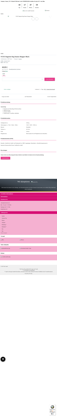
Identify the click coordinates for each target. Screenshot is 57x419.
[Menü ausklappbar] (1, 11)
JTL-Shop (30, 273)
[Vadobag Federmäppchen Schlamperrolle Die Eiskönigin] (10, 390)
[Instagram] (45, 262)
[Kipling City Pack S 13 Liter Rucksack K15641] (8, 291)
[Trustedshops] (25, 248)
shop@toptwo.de (4, 209)
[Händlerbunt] (5, 248)
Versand (36, 269)
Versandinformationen (49, 271)
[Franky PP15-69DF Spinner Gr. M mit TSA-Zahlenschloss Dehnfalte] (10, 168)
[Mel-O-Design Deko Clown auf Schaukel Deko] (8, 370)
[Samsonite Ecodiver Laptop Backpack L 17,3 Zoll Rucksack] (9, 303)
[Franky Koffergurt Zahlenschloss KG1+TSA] (7, 327)
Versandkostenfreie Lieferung (14, 69)
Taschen (20, 59)
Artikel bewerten (5, 158)
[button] (53, 11)
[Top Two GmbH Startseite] (28, 10)
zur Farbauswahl (24, 171)
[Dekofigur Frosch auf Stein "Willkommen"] (8, 380)
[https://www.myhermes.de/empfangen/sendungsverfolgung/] (22, 239)
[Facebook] (41, 262)
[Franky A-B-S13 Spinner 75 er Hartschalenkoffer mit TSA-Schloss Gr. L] (10, 413)
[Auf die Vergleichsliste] (33, 18)
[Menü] (55, 405)
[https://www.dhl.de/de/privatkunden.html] (2, 239)
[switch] (52, 414)
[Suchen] (3, 11)
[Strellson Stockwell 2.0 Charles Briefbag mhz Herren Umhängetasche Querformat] (11, 276)
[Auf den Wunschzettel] (36, 18)
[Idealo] (5, 256)
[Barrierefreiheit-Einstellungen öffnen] (3, 359)
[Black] (4, 74)
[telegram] (54, 262)
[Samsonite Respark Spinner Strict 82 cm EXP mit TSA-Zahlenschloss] (10, 178)
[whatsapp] (50, 262)
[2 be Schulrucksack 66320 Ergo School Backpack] (8, 336)
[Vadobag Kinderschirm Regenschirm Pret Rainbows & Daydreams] (10, 315)
